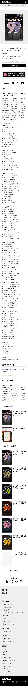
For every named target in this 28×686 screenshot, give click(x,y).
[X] (17, 83)
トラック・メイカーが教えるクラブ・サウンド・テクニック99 (19, 487)
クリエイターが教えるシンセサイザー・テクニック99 (19, 470)
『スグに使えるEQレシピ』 (12, 401)
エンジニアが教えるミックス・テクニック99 (19, 554)
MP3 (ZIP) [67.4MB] (8, 375)
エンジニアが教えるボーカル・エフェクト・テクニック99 (19, 413)
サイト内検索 (14, 570)
